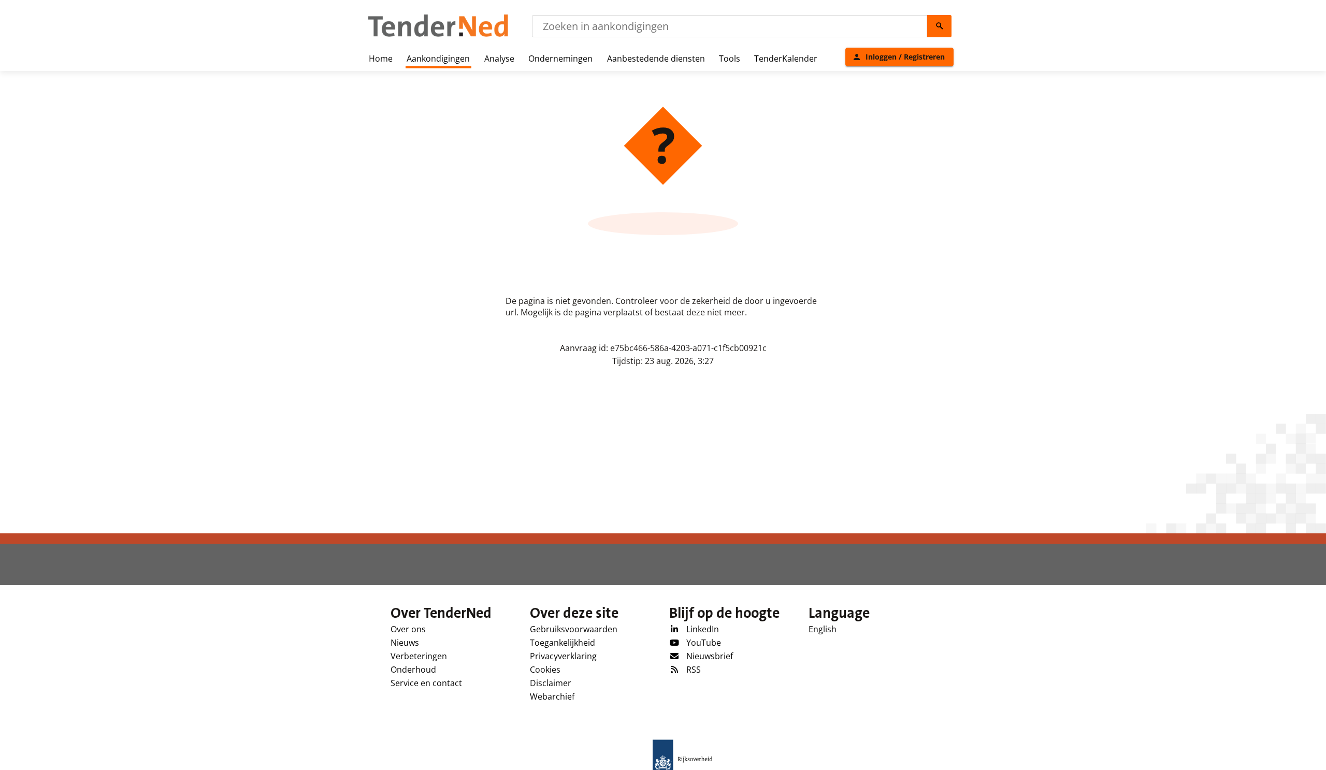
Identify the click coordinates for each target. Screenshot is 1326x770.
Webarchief (552, 696)
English (823, 629)
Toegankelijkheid (562, 642)
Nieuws (405, 642)
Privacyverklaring (563, 656)
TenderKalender (785, 58)
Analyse (499, 58)
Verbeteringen (419, 656)
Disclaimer (550, 683)
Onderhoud (413, 669)
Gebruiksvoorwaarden (573, 629)
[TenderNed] (438, 35)
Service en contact (426, 683)
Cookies (545, 669)
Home (381, 58)
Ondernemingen (560, 58)
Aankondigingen (438, 58)
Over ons (408, 629)
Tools (729, 58)
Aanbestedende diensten (656, 58)
